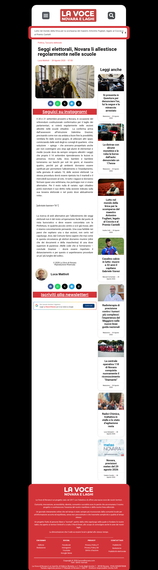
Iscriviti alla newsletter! (65, 294)
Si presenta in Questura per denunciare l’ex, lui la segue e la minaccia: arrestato (111, 103)
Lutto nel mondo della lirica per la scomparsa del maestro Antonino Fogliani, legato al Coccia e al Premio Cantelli (111, 212)
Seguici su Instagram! (64, 111)
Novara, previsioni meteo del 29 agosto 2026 (110, 465)
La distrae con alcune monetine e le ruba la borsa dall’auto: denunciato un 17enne (111, 154)
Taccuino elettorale (53, 43)
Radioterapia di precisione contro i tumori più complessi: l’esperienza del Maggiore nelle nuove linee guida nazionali (111, 316)
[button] (45, 15)
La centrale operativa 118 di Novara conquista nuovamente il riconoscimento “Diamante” (111, 370)
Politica (41, 43)
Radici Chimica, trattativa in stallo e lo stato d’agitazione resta (111, 420)
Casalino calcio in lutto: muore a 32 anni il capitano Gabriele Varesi (111, 265)
